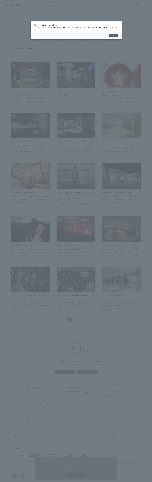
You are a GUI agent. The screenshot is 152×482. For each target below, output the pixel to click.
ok (113, 36)
